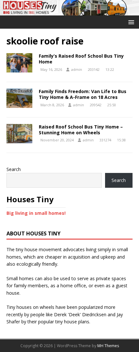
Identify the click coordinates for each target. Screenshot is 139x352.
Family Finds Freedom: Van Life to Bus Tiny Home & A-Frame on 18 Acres (82, 94)
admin (76, 69)
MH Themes (108, 345)
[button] (130, 21)
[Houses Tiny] (69, 11)
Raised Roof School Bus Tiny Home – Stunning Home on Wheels (81, 130)
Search (13, 169)
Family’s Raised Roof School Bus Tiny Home (81, 59)
